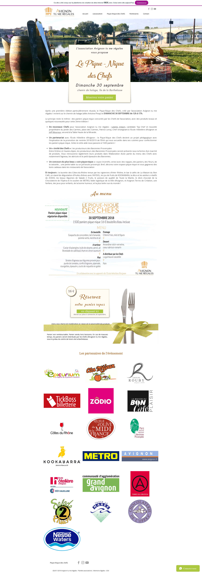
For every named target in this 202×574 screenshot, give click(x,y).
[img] (62, 373)
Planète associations (85, 571)
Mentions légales (99, 571)
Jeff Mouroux (55, 132)
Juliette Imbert (118, 127)
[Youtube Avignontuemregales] (87, 563)
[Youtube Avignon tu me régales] (154, 8)
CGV (107, 571)
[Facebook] (79, 563)
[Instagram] (151, 8)
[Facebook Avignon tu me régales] (148, 8)
